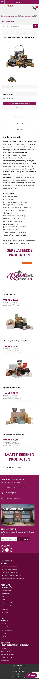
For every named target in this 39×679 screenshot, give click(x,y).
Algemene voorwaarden (19, 665)
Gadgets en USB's (7, 603)
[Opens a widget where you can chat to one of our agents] (31, 675)
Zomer (4, 636)
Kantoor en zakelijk (8, 606)
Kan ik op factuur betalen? (10, 572)
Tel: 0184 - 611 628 (6, 657)
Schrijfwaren (6, 612)
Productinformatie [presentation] (20, 117)
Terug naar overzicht (20, 33)
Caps (3, 600)
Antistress (5, 596)
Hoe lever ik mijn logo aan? (10, 569)
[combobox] (17, 26)
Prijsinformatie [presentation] (20, 123)
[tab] (20, 117)
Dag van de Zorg (7, 630)
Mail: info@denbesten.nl (8, 654)
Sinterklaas (5, 624)
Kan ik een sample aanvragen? (11, 566)
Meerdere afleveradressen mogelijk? (13, 578)
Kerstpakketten (6, 627)
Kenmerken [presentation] (20, 129)
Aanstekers (5, 593)
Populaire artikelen (7, 590)
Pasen (4, 633)
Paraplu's (5, 609)
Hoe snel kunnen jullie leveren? (11, 575)
